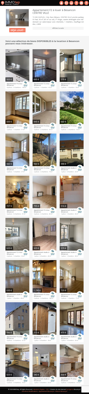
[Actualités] (66, 3)
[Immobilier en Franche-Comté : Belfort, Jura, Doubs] (10, 3)
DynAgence (70, 389)
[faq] (76, 3)
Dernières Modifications (30, 391)
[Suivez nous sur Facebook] (86, 3)
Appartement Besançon (46, 391)
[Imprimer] (71, 3)
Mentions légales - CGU (41, 389)
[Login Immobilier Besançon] (61, 3)
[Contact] (81, 3)
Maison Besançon (61, 391)
